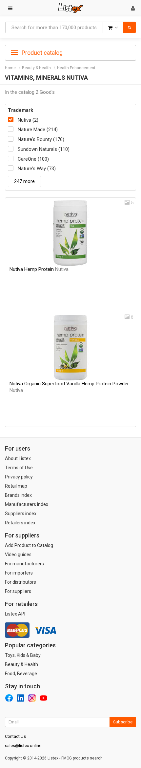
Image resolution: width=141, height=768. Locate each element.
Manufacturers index (26, 504)
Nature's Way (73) (37, 169)
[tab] (70, 52)
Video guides (18, 554)
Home (10, 68)
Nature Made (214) (38, 129)
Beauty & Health (36, 68)
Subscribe (122, 721)
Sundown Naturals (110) (44, 149)
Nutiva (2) (28, 120)
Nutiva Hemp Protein (39, 269)
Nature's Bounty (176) (41, 139)
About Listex (18, 458)
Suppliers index (20, 513)
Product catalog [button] (41, 52)
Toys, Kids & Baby (23, 655)
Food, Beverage (21, 673)
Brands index (18, 495)
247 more (24, 181)
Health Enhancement (76, 68)
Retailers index (20, 522)
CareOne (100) (33, 159)
